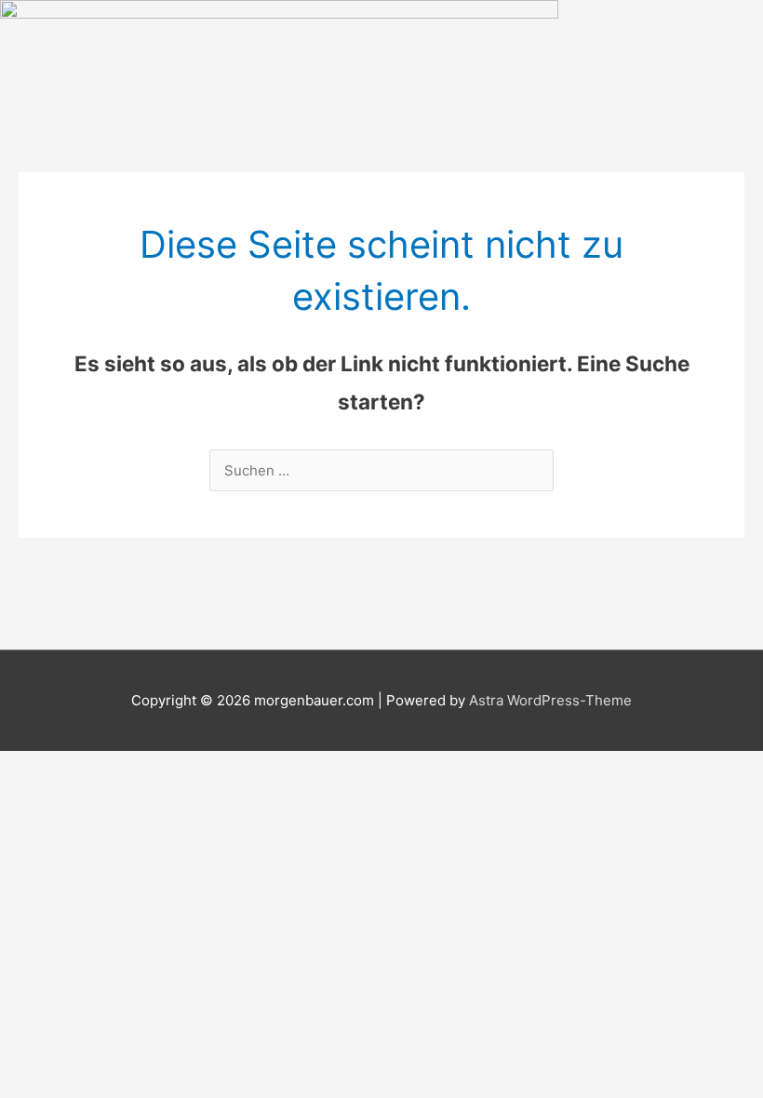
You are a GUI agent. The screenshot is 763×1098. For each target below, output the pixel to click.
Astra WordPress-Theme (550, 700)
